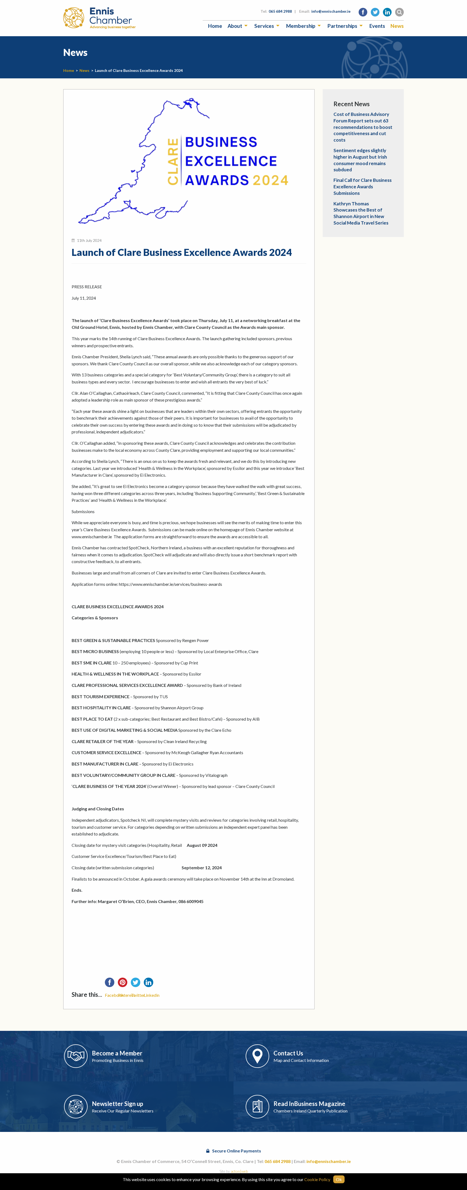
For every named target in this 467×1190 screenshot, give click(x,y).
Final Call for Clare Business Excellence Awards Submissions (362, 186)
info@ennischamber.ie (331, 11)
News (397, 25)
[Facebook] (111, 984)
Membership (300, 25)
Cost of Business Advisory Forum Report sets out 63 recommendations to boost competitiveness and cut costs (362, 127)
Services (264, 25)
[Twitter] (137, 984)
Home (215, 25)
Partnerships (342, 25)
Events (377, 25)
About (235, 25)
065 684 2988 (280, 11)
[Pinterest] (124, 984)
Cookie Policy (317, 1179)
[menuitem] (215, 25)
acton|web (239, 1171)
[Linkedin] (150, 984)
